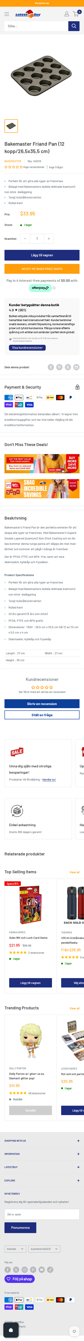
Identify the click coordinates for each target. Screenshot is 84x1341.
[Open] (11, 1330)
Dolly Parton (17, 1068)
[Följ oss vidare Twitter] (16, 1270)
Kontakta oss (42, 3)
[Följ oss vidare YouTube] (42, 1270)
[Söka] (74, 26)
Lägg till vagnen (42, 255)
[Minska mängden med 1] (25, 238)
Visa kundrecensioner (27, 347)
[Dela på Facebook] (51, 367)
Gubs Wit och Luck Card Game (28, 937)
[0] (76, 14)
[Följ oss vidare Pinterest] (33, 1270)
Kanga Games (17, 932)
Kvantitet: (10, 238)
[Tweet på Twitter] (68, 367)
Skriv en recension (42, 703)
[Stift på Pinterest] (59, 367)
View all (75, 872)
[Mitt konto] (67, 13)
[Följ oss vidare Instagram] (25, 1270)
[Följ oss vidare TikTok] (50, 1270)
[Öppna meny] (6, 14)
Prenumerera (20, 1227)
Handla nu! (49, 779)
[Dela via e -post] (76, 367)
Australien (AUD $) (40, 1248)
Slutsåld (30, 1110)
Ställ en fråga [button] (42, 715)
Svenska (11, 1248)
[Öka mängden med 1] (49, 238)
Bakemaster (12, 161)
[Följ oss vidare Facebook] (7, 1270)
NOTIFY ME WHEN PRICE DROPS (42, 269)
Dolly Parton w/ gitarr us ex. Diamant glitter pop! (27, 1076)
